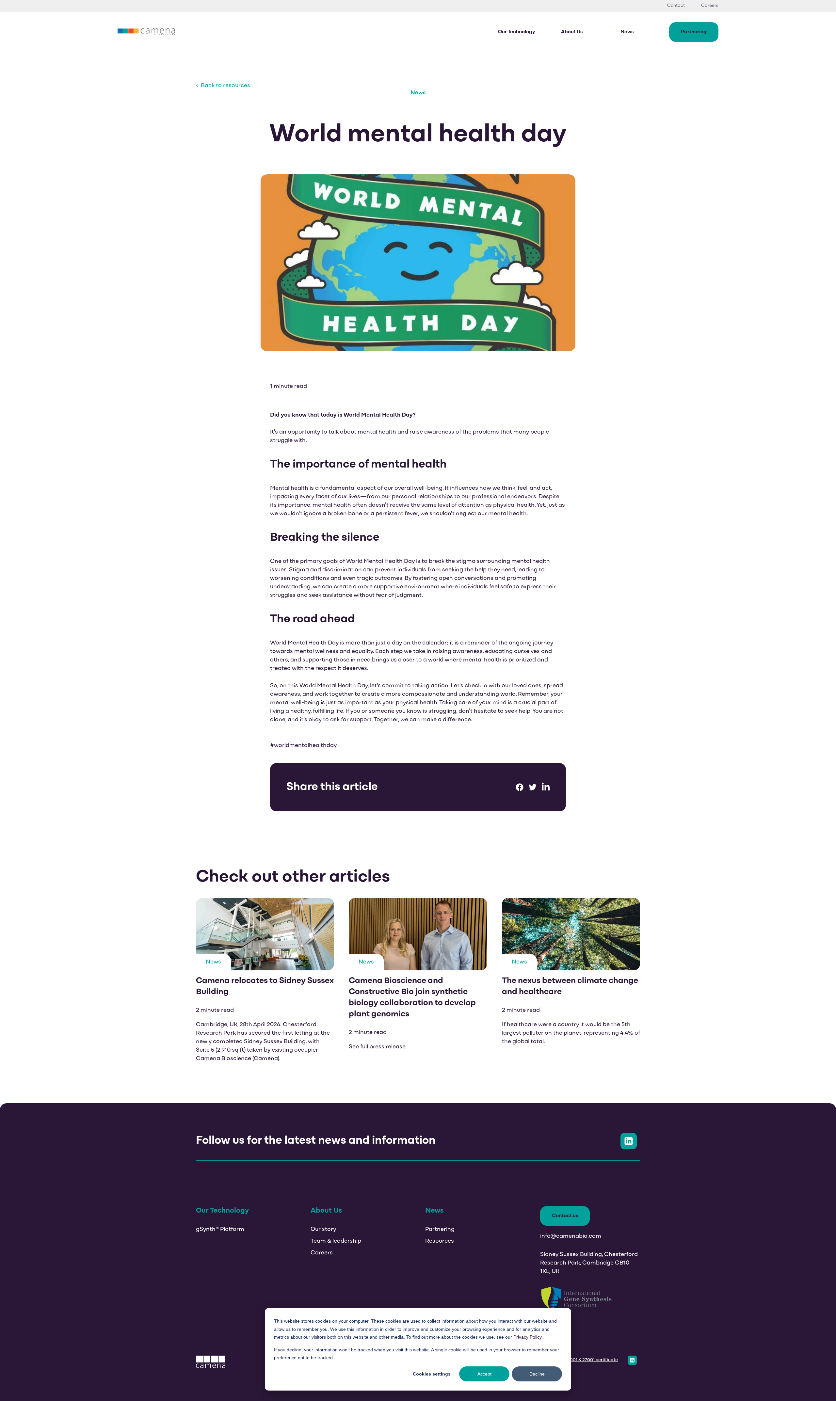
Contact (676, 6)
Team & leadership (336, 1241)
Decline (537, 1374)
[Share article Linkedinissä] (546, 787)
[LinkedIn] (632, 1360)
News (627, 32)
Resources (439, 1241)
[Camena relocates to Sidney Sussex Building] (265, 980)
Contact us (565, 1216)
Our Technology (516, 32)
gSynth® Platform (220, 1229)
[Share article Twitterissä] (533, 787)
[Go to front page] (146, 31)
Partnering (694, 32)
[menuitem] (681, 6)
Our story (323, 1229)
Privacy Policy (527, 1337)
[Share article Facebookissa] (519, 787)
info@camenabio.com (570, 1236)
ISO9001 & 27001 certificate (589, 1360)
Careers (709, 6)
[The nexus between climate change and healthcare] (571, 980)
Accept (484, 1374)
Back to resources (224, 85)
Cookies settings (432, 1374)
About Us (572, 32)
